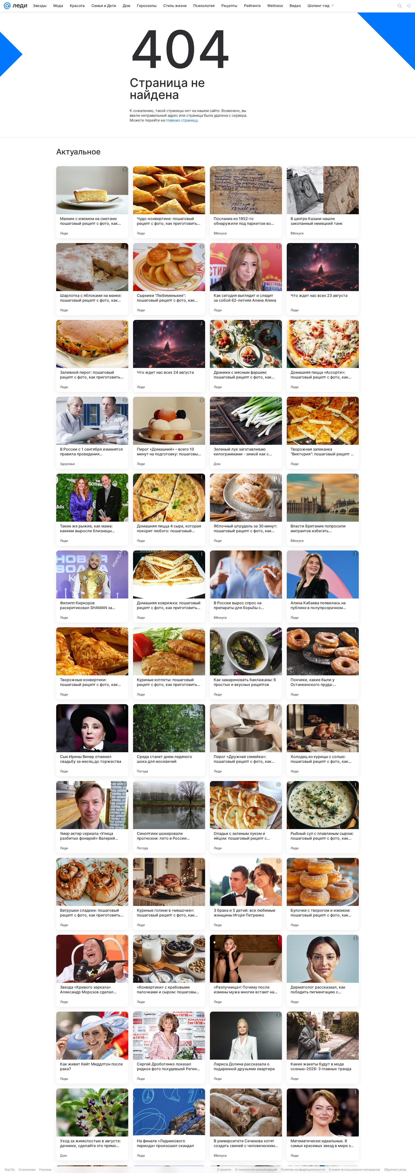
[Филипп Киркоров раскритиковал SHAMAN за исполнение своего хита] (92, 586)
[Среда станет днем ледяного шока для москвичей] (169, 740)
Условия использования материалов (354, 1169)
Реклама (45, 1169)
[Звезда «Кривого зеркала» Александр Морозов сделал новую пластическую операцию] (92, 971)
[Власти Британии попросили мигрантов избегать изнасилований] (323, 510)
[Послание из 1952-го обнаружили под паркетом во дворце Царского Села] (246, 202)
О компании (27, 1169)
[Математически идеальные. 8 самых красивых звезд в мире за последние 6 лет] (323, 1124)
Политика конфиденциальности (303, 1169)
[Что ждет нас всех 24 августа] (169, 356)
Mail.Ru (10, 1169)
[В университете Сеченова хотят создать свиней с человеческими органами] (246, 1124)
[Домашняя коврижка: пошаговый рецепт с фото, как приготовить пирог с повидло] (169, 586)
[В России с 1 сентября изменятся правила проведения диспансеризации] (92, 433)
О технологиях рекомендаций (256, 1169)
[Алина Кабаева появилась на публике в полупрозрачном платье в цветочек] (323, 586)
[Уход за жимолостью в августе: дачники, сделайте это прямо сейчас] (92, 1124)
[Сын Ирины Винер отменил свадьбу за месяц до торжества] (92, 740)
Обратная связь (395, 1169)
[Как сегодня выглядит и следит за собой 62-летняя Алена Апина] (246, 279)
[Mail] (7, 6)
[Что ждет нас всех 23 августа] (323, 279)
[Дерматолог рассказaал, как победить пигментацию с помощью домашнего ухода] (323, 971)
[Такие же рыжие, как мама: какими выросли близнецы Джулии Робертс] (92, 510)
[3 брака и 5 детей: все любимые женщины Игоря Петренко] (246, 894)
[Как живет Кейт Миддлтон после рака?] (92, 1048)
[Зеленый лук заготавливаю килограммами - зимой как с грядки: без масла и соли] (246, 433)
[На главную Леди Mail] (19, 6)
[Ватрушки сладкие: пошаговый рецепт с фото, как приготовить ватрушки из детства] (92, 894)
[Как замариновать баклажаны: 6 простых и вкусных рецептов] (246, 663)
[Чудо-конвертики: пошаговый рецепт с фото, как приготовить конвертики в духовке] (169, 202)
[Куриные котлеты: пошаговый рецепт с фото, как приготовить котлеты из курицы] (169, 663)
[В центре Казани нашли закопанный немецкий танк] (323, 202)
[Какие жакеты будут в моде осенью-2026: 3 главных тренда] (323, 1048)
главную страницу (181, 120)
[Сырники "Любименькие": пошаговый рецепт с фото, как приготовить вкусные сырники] (169, 279)
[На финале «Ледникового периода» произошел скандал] (169, 1124)
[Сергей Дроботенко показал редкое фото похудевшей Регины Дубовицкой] (169, 1048)
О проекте (224, 1169)
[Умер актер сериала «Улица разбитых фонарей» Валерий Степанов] (92, 817)
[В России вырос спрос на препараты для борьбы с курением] (246, 586)
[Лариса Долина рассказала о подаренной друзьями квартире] (246, 1048)
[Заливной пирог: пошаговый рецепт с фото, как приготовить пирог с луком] (92, 356)
